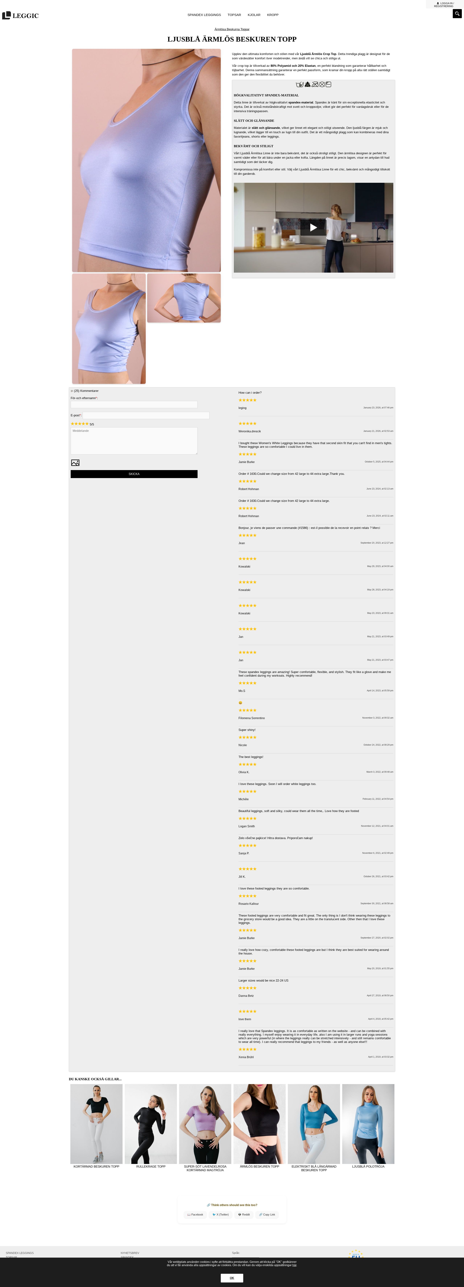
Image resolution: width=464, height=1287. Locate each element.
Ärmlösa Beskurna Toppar (232, 29)
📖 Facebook (195, 1214)
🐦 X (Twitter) (220, 1214)
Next (390, 1125)
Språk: (236, 1252)
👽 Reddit (244, 1214)
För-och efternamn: (84, 398)
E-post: (76, 415)
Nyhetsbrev (130, 1253)
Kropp (273, 15)
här (294, 1265)
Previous (74, 1125)
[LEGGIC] (20, 15)
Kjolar (254, 15)
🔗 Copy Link (267, 1214)
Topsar (234, 15)
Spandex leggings (204, 15)
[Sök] (457, 13)
